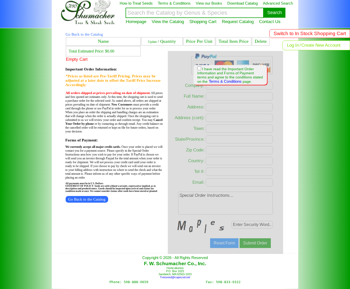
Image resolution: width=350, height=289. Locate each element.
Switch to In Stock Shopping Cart (310, 33)
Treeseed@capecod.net (175, 277)
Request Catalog (238, 21)
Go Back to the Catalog (84, 34)
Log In (293, 45)
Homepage (136, 21)
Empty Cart (77, 59)
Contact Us (270, 21)
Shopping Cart (203, 21)
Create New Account (321, 45)
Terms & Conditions (225, 81)
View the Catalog (168, 21)
